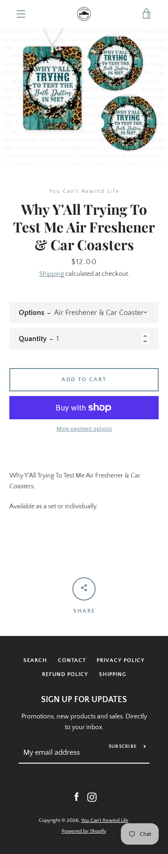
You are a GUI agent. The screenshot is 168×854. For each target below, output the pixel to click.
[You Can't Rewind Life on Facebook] (76, 796)
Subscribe (123, 746)
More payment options (84, 429)
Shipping (51, 274)
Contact (72, 660)
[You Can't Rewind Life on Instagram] (92, 796)
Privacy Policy (121, 660)
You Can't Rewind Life (104, 820)
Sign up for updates (84, 699)
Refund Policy (65, 674)
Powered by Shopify (84, 831)
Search (35, 660)
